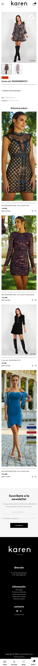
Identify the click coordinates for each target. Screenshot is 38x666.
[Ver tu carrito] (34, 4)
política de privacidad (27, 518)
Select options (6, 211)
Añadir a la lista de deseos (12, 91)
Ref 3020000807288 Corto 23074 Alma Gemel (18, 295)
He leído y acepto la (19, 518)
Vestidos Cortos (13, 100)
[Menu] (3, 4)
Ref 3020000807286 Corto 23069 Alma (15, 206)
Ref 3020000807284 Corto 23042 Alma (15, 471)
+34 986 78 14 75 (19, 614)
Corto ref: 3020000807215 (11, 360)
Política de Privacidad (19, 596)
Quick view (32, 211)
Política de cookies (19, 599)
